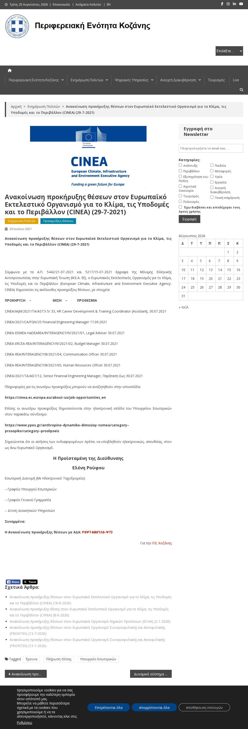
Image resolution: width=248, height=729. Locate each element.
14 (220, 269)
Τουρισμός (216, 80)
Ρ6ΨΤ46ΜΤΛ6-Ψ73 (97, 532)
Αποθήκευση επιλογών (204, 707)
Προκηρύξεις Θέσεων (58, 221)
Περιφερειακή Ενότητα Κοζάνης (34, 80)
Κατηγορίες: (189, 159)
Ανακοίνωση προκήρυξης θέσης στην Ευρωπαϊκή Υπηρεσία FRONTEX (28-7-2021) (29, 674)
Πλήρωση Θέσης (58, 659)
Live (236, 80)
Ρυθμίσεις (24, 722)
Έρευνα (31, 659)
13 (211, 269)
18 (192, 278)
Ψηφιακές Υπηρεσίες (132, 80)
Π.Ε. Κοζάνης (162, 543)
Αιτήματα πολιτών (88, 4)
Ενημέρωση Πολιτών (87, 80)
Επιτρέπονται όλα (109, 707)
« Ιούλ (184, 307)
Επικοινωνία (61, 4)
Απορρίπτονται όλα (154, 707)
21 (220, 278)
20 (211, 278)
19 (202, 278)
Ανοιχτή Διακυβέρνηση (178, 80)
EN (108, 4)
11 (192, 269)
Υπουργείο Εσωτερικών (98, 659)
